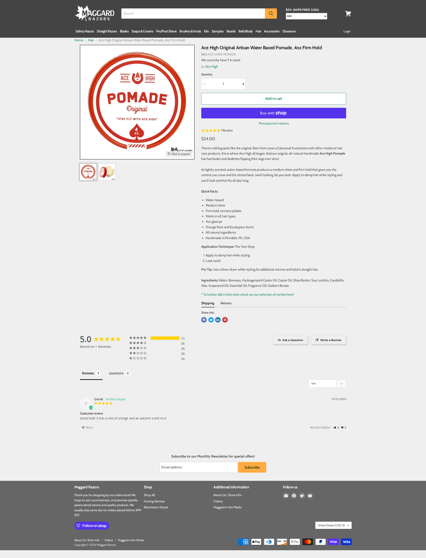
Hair (258, 31)
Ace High (211, 67)
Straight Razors (107, 31)
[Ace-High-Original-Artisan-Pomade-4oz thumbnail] (88, 172)
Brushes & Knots (190, 31)
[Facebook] (294, 496)
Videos (218, 501)
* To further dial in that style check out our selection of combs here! (247, 295)
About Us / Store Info (227, 495)
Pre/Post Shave (166, 31)
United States (331, 525)
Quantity (207, 74)
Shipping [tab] (207, 303)
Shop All (149, 495)
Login (347, 31)
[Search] (271, 13)
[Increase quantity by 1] (244, 84)
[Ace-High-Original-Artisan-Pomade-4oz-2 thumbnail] (107, 172)
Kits (206, 31)
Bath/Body (246, 31)
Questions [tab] (116, 373)
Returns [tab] (226, 303)
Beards (231, 31)
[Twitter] (302, 496)
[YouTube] (310, 496)
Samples (218, 31)
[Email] (286, 496)
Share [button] (89, 427)
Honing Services (154, 501)
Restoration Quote (156, 507)
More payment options (274, 123)
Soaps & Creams (142, 31)
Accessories (272, 31)
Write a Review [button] (330, 340)
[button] (336, 427)
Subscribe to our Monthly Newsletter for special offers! (213, 456)
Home (78, 40)
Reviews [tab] (88, 373)
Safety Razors (84, 31)
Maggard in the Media (227, 507)
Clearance (289, 31)
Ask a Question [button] (292, 340)
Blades (124, 31)
